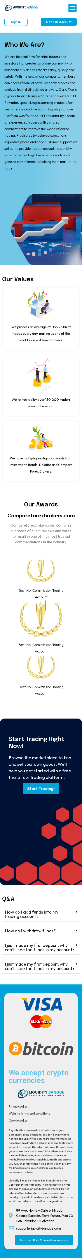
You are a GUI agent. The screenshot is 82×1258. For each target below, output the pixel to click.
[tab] (41, 914)
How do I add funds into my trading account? (31, 914)
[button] (72, 7)
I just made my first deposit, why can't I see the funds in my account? (40, 947)
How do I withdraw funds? (30, 930)
